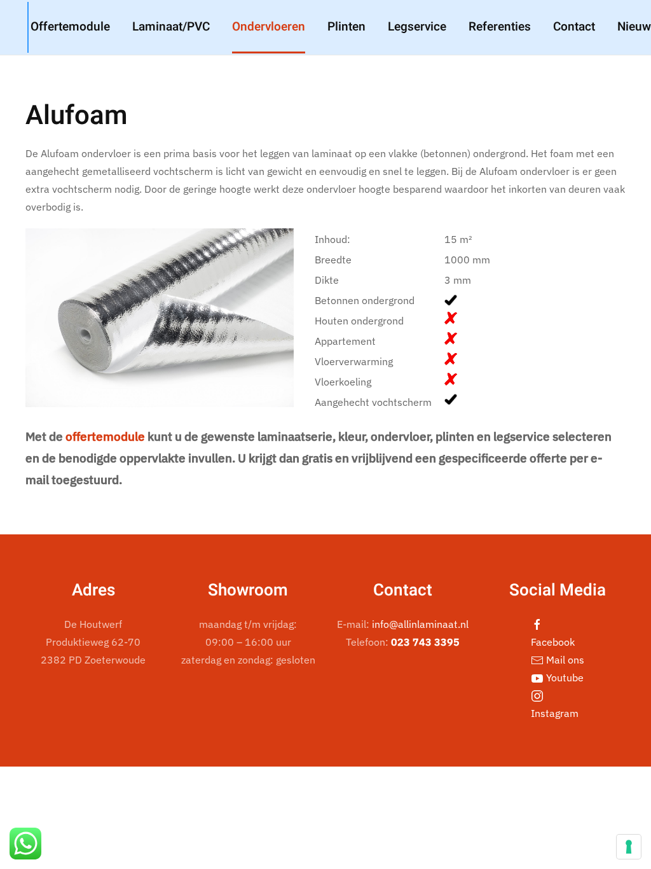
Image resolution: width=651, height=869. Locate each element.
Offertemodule (70, 27)
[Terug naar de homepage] (28, 27)
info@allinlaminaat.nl (420, 624)
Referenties (500, 27)
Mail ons (564, 659)
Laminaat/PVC (171, 27)
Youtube (564, 677)
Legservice (417, 27)
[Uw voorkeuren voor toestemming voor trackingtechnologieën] (629, 847)
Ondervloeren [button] (268, 27)
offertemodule (105, 436)
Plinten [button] (346, 27)
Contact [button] (574, 27)
